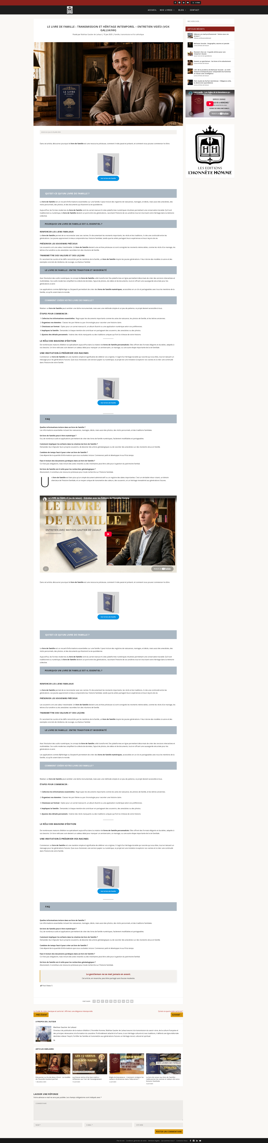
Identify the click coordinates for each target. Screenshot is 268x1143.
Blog (181, 10)
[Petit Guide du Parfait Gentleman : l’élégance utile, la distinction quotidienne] (190, 82)
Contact (194, 10)
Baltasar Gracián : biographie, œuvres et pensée (211, 43)
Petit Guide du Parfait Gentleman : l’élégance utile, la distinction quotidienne (212, 82)
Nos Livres (166, 10)
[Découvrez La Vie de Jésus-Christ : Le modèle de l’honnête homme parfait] (53, 1063)
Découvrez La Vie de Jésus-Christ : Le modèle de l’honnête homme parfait (53, 1078)
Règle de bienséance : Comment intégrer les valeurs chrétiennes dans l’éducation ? (126, 1078)
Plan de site (120, 1141)
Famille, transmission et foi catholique (129, 34)
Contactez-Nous (181, 1141)
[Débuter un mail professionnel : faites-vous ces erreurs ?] (190, 35)
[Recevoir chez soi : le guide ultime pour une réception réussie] (190, 53)
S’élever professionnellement (202, 38)
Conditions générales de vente (136, 1141)
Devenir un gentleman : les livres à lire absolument (212, 61)
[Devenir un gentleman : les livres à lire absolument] (190, 62)
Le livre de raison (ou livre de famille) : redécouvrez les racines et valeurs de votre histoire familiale (163, 1079)
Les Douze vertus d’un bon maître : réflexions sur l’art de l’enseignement (87, 1078)
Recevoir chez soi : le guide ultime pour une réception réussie (209, 53)
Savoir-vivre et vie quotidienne (203, 56)
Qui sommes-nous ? (168, 1141)
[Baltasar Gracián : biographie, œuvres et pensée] (190, 45)
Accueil (152, 10)
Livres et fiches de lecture (201, 45)
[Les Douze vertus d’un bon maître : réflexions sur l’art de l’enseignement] (89, 1063)
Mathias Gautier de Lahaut (91, 34)
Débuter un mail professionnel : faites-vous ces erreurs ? (211, 35)
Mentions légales (154, 1141)
